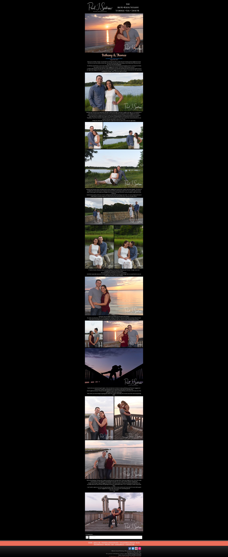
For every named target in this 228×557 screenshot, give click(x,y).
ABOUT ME (96, 542)
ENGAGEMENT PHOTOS (127, 542)
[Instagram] (139, 548)
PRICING (107, 544)
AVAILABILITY (120, 544)
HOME (90, 542)
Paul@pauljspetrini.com (134, 553)
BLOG (138, 542)
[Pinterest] (136, 548)
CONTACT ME (130, 544)
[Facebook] (129, 548)
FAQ (112, 544)
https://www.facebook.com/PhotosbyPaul (130, 555)
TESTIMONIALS (99, 544)
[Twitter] (133, 548)
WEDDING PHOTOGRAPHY (110, 542)
